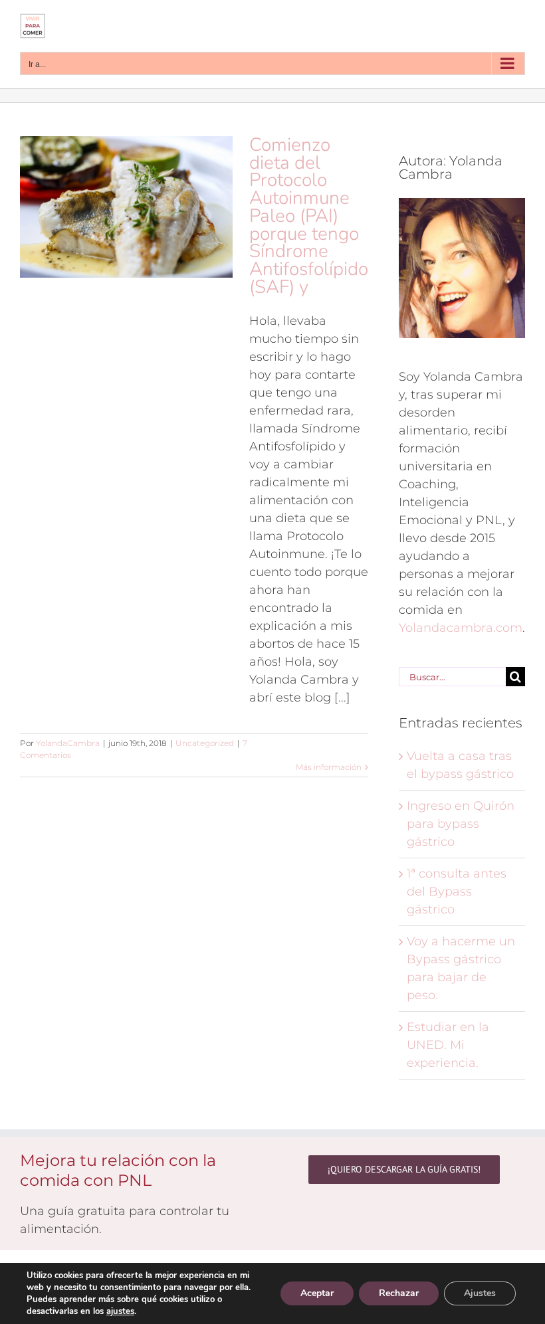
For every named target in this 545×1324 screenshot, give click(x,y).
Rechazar (399, 1293)
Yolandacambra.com (460, 627)
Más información (329, 767)
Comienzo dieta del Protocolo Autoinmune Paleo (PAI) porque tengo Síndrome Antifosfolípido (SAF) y (308, 216)
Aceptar (317, 1293)
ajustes (120, 1311)
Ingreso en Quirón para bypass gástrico (460, 824)
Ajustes (480, 1293)
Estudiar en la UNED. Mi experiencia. (448, 1045)
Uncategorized (204, 743)
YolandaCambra (68, 743)
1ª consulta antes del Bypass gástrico (456, 891)
